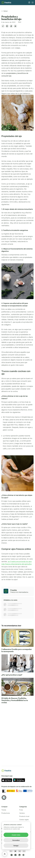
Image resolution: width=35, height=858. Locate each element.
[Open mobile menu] (33, 2)
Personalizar (16, 840)
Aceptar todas (16, 835)
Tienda (3, 810)
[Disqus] (17, 731)
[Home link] (6, 2)
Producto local (24, 816)
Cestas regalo (24, 819)
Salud (19, 22)
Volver (5, 11)
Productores (5, 813)
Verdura (22, 813)
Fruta (21, 810)
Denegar (15, 845)
